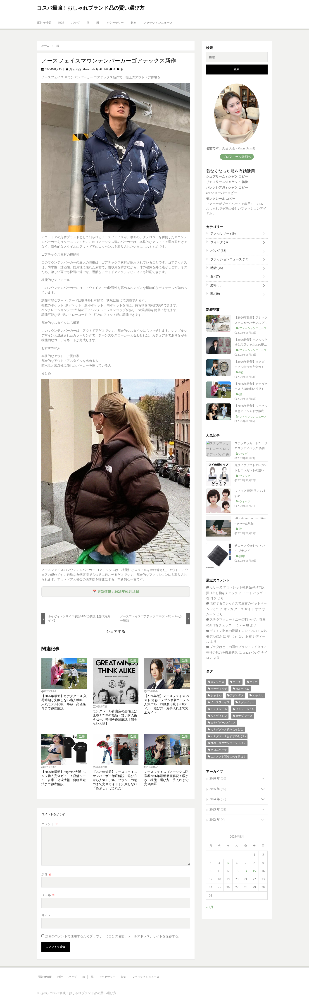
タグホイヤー (246, 702)
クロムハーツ (219, 749)
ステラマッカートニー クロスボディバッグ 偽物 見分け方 (251, 448)
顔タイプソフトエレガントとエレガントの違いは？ (251, 470)
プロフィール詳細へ (237, 156)
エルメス (257, 695)
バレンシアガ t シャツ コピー (227, 187)
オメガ (254, 681)
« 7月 (209, 907)
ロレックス (217, 681)
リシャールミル (244, 709)
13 (236, 871)
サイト (46, 915)
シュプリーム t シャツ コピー (227, 176)
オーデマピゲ (219, 688)
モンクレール (219, 709)
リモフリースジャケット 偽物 (227, 182)
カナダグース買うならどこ (227, 729)
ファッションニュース (158, 22)
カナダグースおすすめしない (228, 736)
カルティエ (242, 688)
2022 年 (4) (217, 819)
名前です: (213, 148)
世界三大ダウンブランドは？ (228, 743)
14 (245, 871)
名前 (46, 874)
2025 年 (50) (217, 789)
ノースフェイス (220, 702)
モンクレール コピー (220, 198)
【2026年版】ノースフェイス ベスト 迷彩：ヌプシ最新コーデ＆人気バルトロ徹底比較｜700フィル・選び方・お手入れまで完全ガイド (166, 704)
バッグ (75, 22)
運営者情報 (44, 22)
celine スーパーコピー (221, 193)
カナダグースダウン (223, 722)
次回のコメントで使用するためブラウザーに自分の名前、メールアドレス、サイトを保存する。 (113, 936)
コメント (49, 824)
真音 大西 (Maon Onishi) (83, 69)
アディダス (237, 695)
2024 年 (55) (217, 799)
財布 (133, 22)
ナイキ (237, 681)
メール (48, 895)
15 (254, 871)
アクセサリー (115, 22)
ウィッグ (218, 242)
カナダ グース (243, 715)
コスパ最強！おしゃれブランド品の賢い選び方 (91, 8)
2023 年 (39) (217, 809)
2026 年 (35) (217, 778)
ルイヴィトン (219, 715)
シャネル (216, 695)
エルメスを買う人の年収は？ (228, 756)
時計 (61, 22)
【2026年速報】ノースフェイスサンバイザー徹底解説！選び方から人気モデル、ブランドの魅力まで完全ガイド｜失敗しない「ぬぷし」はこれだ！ (115, 780)
